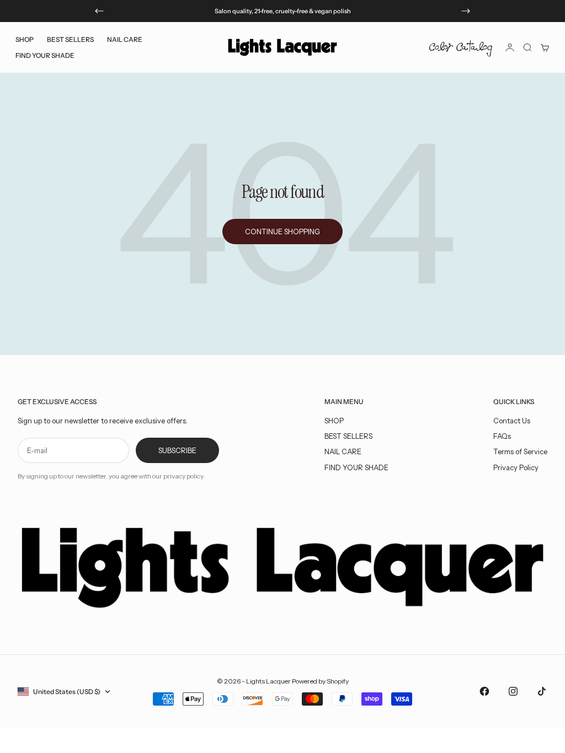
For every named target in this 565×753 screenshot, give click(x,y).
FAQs (502, 436)
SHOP (334, 420)
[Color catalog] (460, 47)
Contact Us (511, 420)
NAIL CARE (342, 451)
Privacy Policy (516, 467)
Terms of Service (520, 451)
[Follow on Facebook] (484, 691)
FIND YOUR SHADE (356, 467)
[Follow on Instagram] (513, 691)
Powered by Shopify (320, 681)
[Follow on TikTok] (541, 691)
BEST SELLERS (70, 39)
